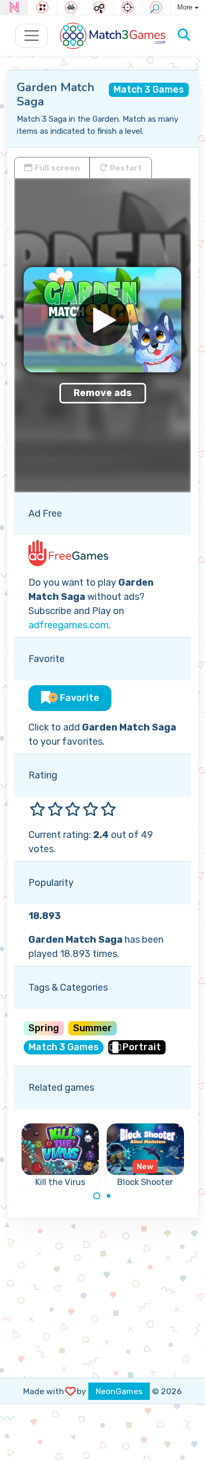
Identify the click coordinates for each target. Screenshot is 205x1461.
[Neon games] (14, 7)
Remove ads (103, 393)
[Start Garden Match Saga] (102, 319)
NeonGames (119, 1391)
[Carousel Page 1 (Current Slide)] (96, 1196)
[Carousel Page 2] (108, 1196)
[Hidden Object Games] (156, 7)
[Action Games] (128, 7)
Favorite (78, 698)
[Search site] (184, 35)
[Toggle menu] (31, 35)
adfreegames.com (68, 625)
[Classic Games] (71, 7)
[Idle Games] (99, 7)
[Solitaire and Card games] (42, 7)
